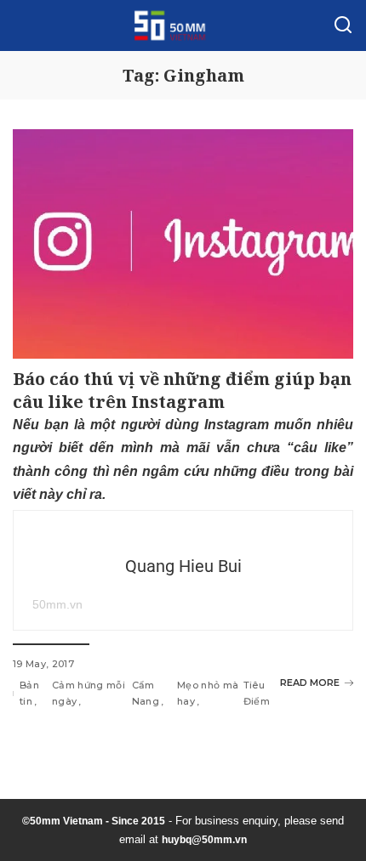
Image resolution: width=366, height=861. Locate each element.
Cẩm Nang (145, 693)
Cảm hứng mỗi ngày (88, 693)
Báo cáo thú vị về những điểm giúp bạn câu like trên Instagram (182, 390)
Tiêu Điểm (256, 693)
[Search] (343, 25)
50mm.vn (57, 604)
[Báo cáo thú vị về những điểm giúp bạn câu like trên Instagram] (183, 244)
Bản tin (29, 693)
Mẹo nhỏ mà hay (207, 693)
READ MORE (310, 682)
